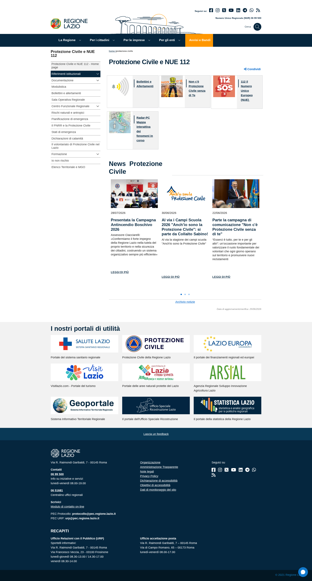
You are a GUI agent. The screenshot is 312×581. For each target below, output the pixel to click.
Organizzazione (150, 462)
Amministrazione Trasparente (159, 467)
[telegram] (245, 10)
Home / (112, 51)
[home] (71, 23)
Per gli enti (167, 40)
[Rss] (213, 475)
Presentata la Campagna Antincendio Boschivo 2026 (133, 225)
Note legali (147, 471)
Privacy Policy (149, 476)
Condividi (254, 69)
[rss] (258, 10)
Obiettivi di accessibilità (155, 485)
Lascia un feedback (156, 434)
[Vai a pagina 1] (181, 294)
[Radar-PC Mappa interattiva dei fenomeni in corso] (120, 122)
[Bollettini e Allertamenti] (120, 86)
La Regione (67, 40)
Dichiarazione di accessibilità (158, 480)
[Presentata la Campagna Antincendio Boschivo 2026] (134, 193)
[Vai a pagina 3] (189, 294)
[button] (97, 73)
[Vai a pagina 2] (185, 294)
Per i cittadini (99, 40)
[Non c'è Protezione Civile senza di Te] (172, 86)
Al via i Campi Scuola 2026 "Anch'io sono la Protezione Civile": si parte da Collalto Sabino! (185, 227)
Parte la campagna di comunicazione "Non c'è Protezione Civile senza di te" (235, 227)
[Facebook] (211, 10)
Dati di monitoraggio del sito (158, 489)
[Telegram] (247, 469)
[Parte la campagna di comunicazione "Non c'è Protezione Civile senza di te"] (235, 193)
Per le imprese (134, 40)
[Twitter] (224, 10)
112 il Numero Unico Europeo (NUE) (247, 90)
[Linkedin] (238, 10)
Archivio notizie (185, 301)
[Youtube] (231, 10)
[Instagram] (218, 10)
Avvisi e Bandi (199, 40)
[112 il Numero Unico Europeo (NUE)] (224, 86)
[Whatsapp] (252, 10)
